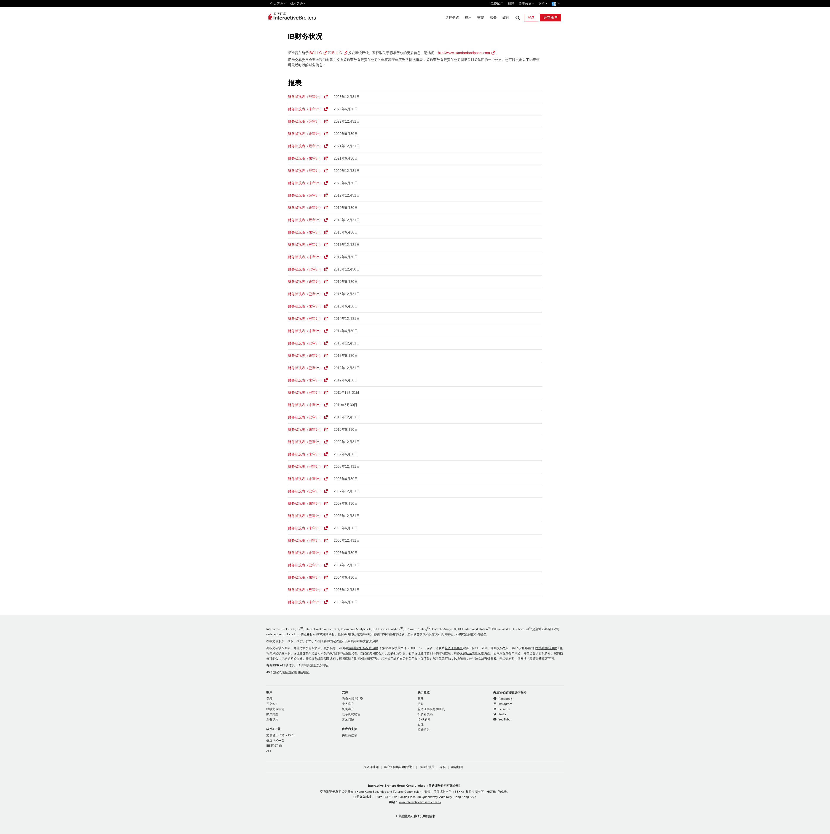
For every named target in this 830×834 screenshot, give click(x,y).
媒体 (421, 724)
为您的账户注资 (352, 698)
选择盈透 (452, 17)
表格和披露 (426, 767)
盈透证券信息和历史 (431, 709)
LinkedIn (504, 709)
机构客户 (296, 3)
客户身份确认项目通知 (399, 767)
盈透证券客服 (454, 648)
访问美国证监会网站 (314, 665)
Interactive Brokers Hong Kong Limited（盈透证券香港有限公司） (415, 785)
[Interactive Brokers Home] (292, 16)
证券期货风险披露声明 (363, 658)
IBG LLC (315, 53)
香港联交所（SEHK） (451, 791)
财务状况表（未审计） (305, 109)
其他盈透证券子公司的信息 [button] (417, 816)
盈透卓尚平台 (275, 740)
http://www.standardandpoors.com (464, 53)
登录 (531, 17)
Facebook (505, 698)
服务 (493, 17)
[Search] (517, 17)
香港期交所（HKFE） (483, 791)
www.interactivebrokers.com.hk (420, 802)
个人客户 (276, 3)
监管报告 (424, 730)
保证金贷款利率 (473, 653)
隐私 (443, 767)
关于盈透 (525, 3)
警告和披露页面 (546, 648)
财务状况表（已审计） (305, 245)
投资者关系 (425, 714)
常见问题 (348, 719)
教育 (505, 17)
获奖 (421, 698)
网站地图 (457, 767)
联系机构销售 (351, 714)
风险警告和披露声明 (540, 658)
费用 (468, 17)
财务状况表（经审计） (305, 97)
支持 (541, 3)
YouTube (504, 719)
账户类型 (272, 714)
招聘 (511, 3)
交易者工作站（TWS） (281, 735)
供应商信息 (349, 735)
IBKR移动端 (274, 745)
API (268, 750)
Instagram (505, 704)
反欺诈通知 (371, 767)
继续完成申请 (275, 709)
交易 (480, 17)
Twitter (503, 714)
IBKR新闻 (424, 719)
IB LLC (336, 53)
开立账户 (550, 17)
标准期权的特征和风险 (363, 648)
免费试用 (496, 3)
